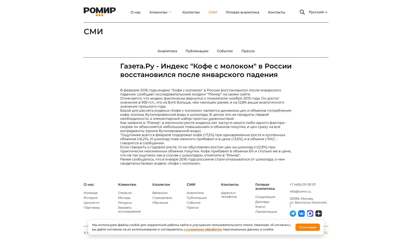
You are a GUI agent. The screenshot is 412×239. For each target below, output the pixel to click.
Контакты (276, 12)
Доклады (262, 202)
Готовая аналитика (242, 12)
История (90, 198)
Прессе (193, 207)
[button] (302, 12)
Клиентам (158, 12)
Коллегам (191, 12)
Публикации (197, 198)
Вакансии (160, 193)
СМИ (213, 12)
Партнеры (92, 207)
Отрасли (125, 193)
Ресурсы (125, 203)
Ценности (91, 203)
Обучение (160, 203)
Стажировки (162, 198)
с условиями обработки (203, 229)
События (193, 203)
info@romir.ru (300, 191)
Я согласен (307, 227)
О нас (136, 12)
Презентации (266, 212)
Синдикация (265, 197)
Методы (124, 198)
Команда (90, 193)
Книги (260, 207)
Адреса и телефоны (229, 195)
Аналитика (195, 193)
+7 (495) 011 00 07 (303, 184)
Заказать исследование (129, 209)
